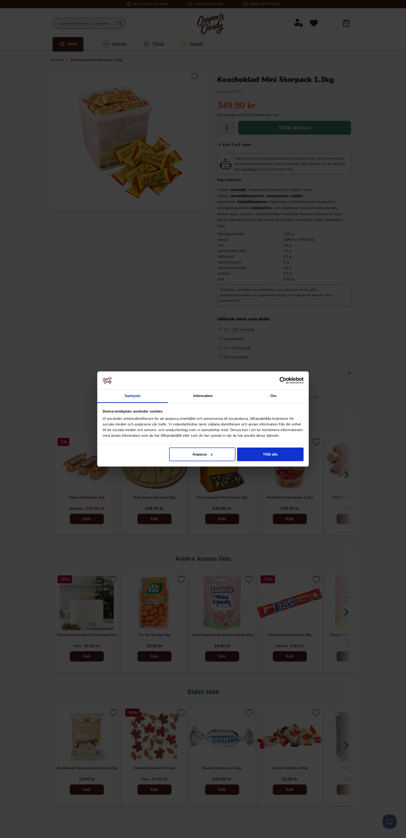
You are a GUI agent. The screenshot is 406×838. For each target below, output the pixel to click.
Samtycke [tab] (133, 396)
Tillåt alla (270, 454)
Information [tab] (203, 396)
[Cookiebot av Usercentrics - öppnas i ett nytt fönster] (283, 380)
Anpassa (199, 454)
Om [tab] (273, 396)
